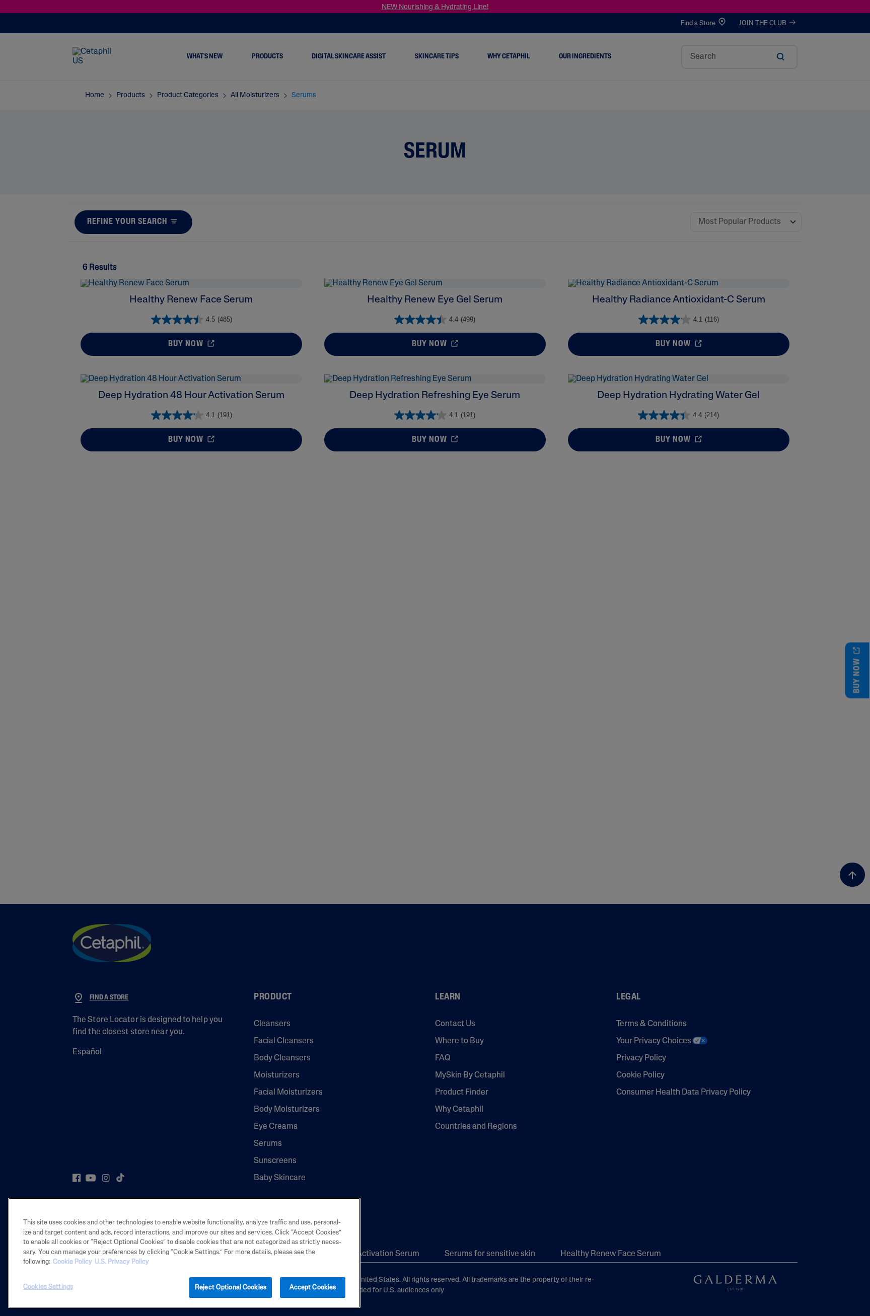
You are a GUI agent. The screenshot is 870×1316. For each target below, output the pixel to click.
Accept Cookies (312, 1287)
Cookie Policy (72, 1262)
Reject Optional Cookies (230, 1287)
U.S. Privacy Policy (122, 1262)
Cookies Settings (48, 1286)
